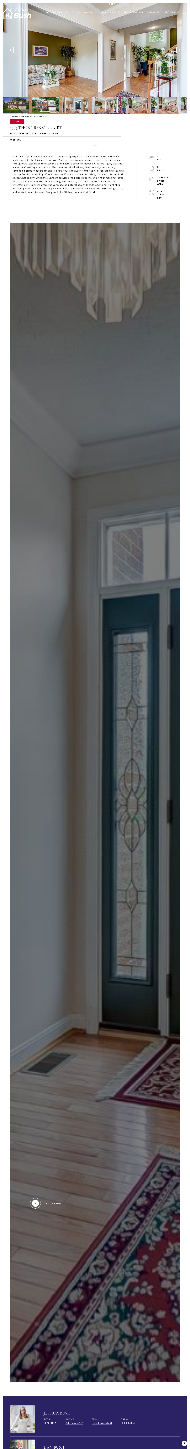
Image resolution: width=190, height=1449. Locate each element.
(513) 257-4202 (74, 1423)
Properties (72, 12)
